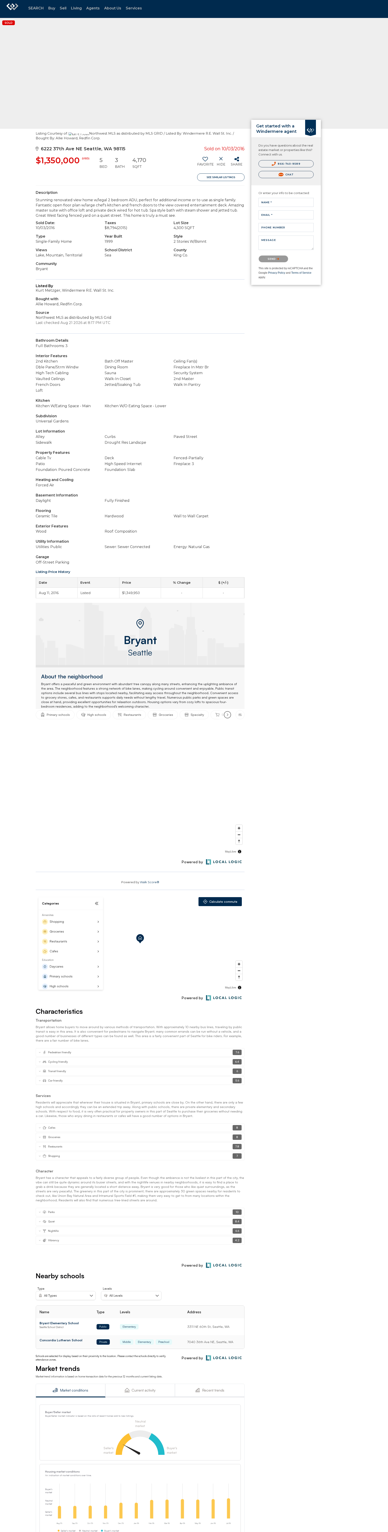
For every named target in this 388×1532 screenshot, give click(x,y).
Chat (289, 174)
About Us (112, 8)
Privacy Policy (276, 272)
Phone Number (273, 227)
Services (134, 8)
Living (76, 8)
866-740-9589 (288, 163)
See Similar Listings (221, 177)
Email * (267, 214)
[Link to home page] (12, 9)
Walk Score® (149, 882)
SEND (272, 258)
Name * (266, 202)
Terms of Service (301, 272)
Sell (63, 8)
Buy (51, 8)
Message (268, 240)
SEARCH (36, 8)
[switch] (205, 163)
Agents (93, 8)
